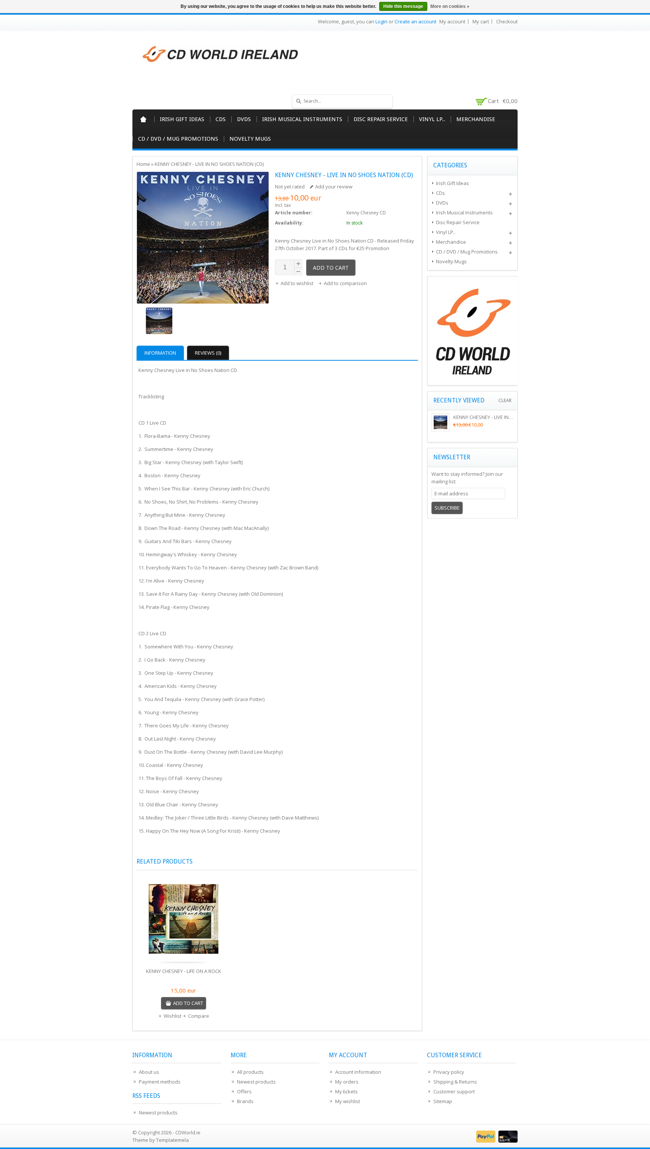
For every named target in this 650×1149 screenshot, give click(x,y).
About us (149, 1072)
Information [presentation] (160, 352)
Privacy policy (448, 1072)
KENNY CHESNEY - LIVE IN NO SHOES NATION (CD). (508, 417)
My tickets (346, 1091)
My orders (346, 1081)
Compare (198, 1015)
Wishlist (172, 1015)
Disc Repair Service (381, 119)
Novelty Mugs (250, 138)
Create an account (415, 21)
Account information (358, 1072)
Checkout (507, 21)
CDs (221, 119)
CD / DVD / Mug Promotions (178, 138)
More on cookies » (449, 6)
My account (452, 21)
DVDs (244, 119)
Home (143, 119)
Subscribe (447, 507)
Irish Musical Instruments (302, 119)
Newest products (158, 1112)
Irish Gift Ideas (182, 119)
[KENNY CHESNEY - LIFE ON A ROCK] (183, 920)
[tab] (161, 353)
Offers (244, 1091)
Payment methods (160, 1081)
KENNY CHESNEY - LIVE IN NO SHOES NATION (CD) (209, 164)
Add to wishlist (297, 283)
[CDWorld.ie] (220, 54)
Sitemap (442, 1101)
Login (381, 21)
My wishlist (347, 1101)
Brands (245, 1101)
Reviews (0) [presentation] (208, 352)
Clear (505, 400)
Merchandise (475, 119)
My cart (480, 21)
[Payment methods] (496, 1140)
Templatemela (172, 1140)
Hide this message (403, 6)
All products (250, 1072)
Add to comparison (345, 283)
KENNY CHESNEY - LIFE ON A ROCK (183, 971)
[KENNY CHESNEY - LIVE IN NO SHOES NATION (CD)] (203, 322)
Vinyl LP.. (432, 119)
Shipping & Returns (455, 1081)
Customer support (454, 1091)
